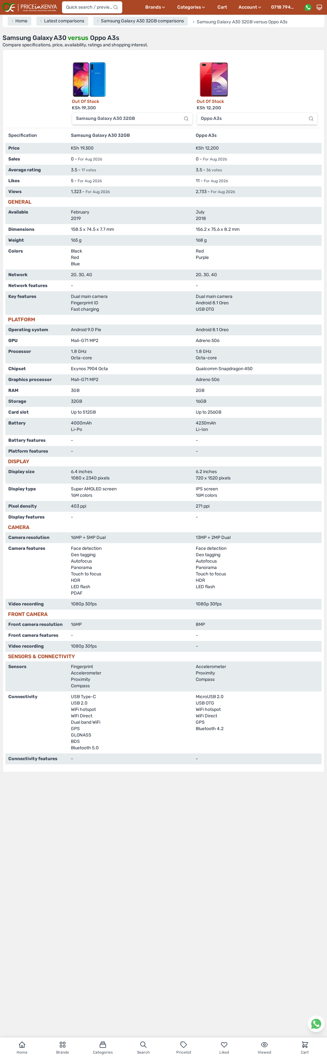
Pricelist (183, 1052)
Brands (62, 1052)
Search (143, 1052)
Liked (224, 1052)
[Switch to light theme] (319, 7)
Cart (222, 7)
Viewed (264, 1052)
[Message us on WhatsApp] (308, 7)
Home (22, 1052)
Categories (103, 1052)
